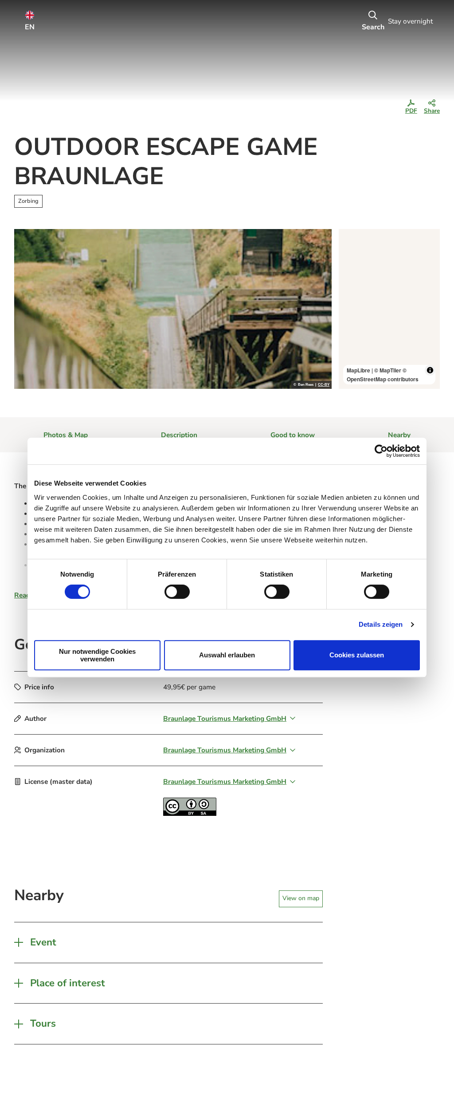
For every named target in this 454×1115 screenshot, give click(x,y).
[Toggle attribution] (430, 370)
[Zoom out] (349, 252)
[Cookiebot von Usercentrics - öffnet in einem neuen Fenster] (381, 451)
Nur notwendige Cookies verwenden (97, 655)
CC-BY (323, 385)
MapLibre (358, 370)
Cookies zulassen (356, 655)
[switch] (177, 592)
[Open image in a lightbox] (173, 309)
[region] (389, 309)
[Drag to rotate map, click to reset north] (349, 265)
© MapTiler (387, 370)
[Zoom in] (349, 239)
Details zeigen (381, 624)
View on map (300, 898)
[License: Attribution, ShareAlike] (189, 813)
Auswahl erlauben (227, 655)
